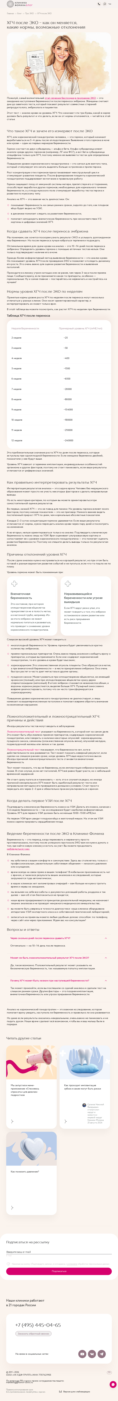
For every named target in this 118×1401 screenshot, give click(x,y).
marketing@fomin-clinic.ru (19, 1382)
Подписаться (59, 1271)
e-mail (9, 1256)
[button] (59, 938)
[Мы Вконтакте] (92, 1354)
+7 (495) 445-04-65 (38, 1325)
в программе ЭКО (85, 98)
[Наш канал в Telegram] (101, 1354)
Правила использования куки (19, 1390)
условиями (72, 1264)
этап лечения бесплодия (59, 98)
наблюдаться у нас (18, 849)
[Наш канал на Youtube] (82, 1354)
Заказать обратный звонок (33, 1334)
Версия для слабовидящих (76, 1391)
